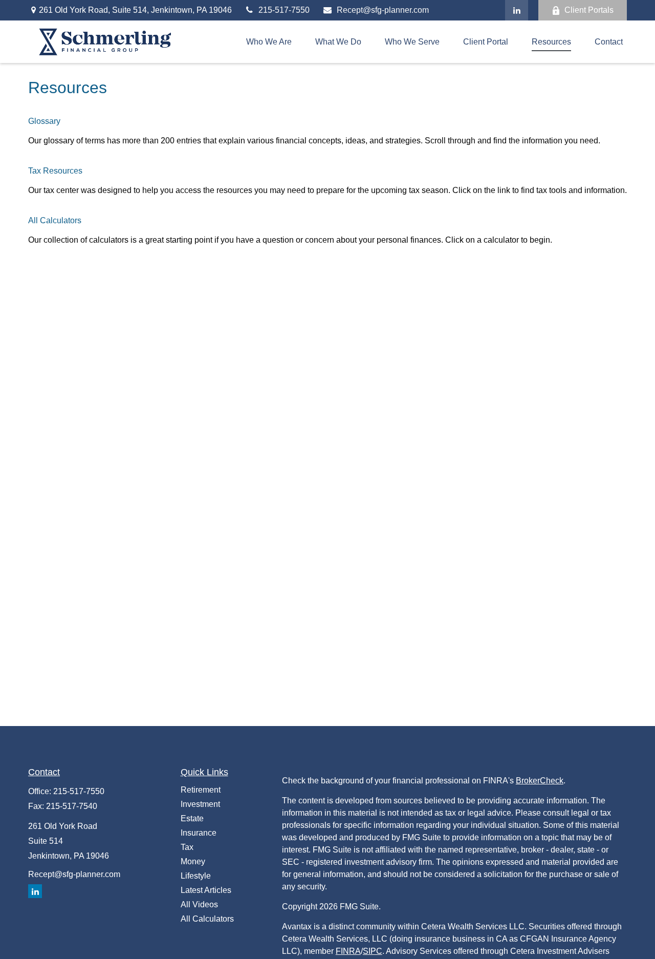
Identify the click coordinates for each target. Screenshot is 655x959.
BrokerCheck (539, 780)
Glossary (44, 121)
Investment (200, 804)
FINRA (348, 951)
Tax (187, 847)
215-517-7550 (284, 10)
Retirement (201, 789)
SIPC (372, 951)
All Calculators (54, 220)
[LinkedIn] (516, 10)
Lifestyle (196, 875)
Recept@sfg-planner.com (383, 10)
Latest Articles (206, 890)
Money (193, 861)
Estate (192, 818)
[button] (269, 42)
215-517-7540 (71, 806)
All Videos (199, 904)
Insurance (198, 832)
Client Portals (589, 10)
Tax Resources (55, 170)
